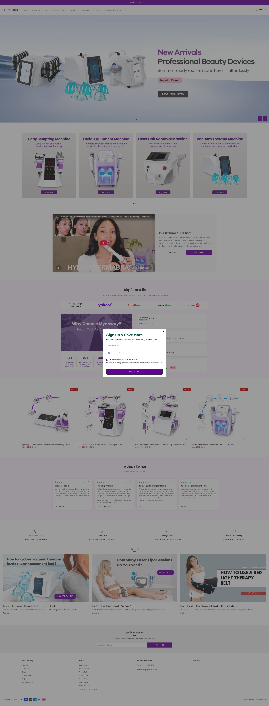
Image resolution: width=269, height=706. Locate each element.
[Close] (163, 331)
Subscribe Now (134, 372)
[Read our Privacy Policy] (161, 363)
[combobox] (111, 353)
